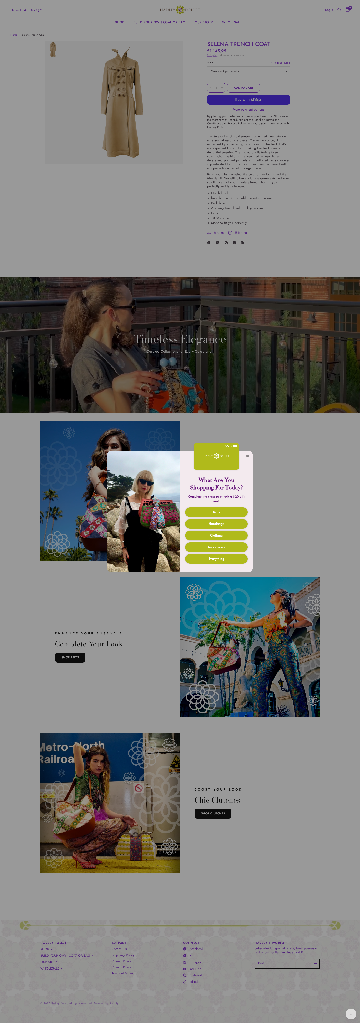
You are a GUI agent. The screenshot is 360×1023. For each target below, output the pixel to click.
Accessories (216, 546)
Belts (216, 511)
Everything (216, 558)
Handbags (216, 523)
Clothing (216, 535)
